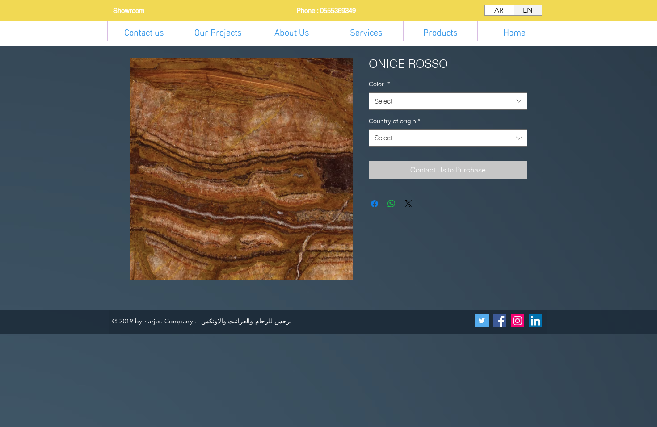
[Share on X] (408, 203)
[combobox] (448, 101)
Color (379, 84)
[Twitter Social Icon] (482, 320)
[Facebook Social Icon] (499, 320)
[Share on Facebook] (374, 203)
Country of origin (394, 121)
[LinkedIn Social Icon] (535, 320)
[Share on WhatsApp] (391, 203)
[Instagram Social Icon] (517, 320)
